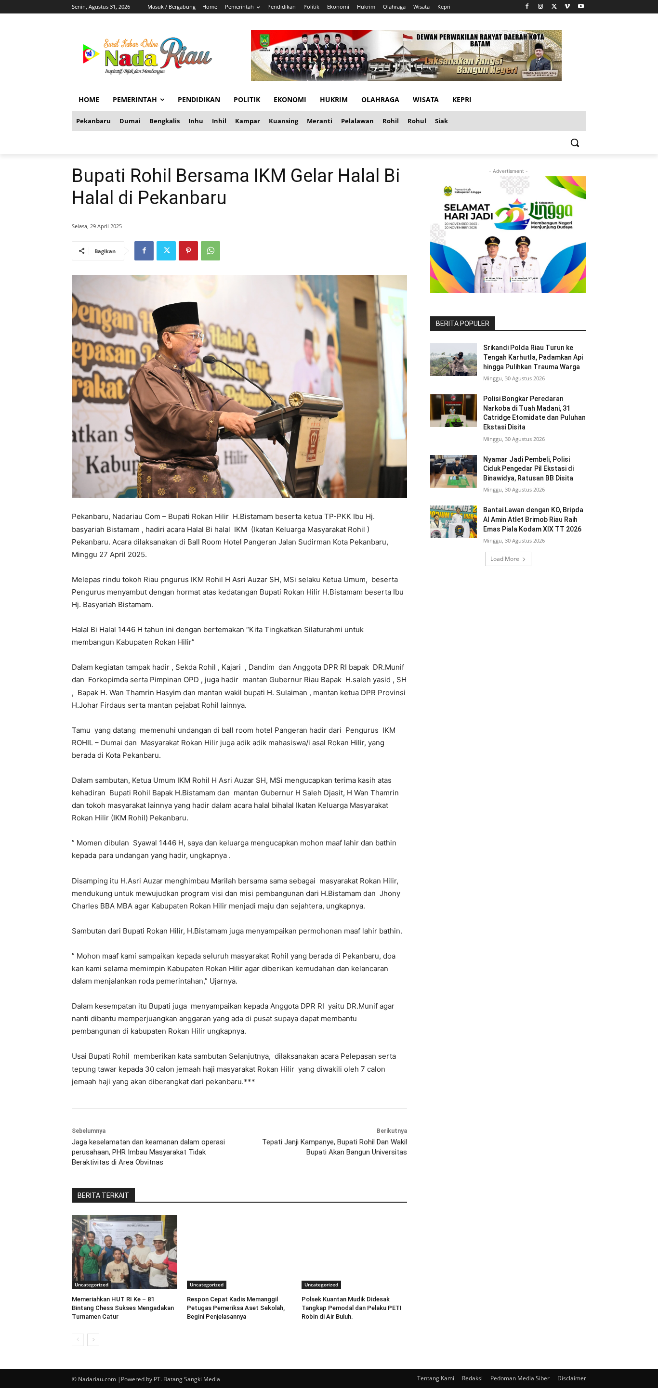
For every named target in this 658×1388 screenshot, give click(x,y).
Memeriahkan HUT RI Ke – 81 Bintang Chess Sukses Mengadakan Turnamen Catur (123, 1308)
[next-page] (93, 1340)
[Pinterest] (188, 250)
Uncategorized (91, 1284)
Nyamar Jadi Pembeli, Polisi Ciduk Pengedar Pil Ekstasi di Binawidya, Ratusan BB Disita (528, 468)
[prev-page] (78, 1340)
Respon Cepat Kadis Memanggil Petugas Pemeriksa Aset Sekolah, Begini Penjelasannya (236, 1308)
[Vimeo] (567, 7)
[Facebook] (527, 7)
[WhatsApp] (210, 250)
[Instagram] (540, 7)
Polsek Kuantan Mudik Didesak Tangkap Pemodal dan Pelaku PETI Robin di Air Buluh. (352, 1308)
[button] (574, 142)
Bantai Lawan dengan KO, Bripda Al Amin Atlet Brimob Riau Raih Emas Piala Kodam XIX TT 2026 (533, 519)
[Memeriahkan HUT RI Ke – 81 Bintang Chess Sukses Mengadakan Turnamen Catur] (124, 1252)
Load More (504, 559)
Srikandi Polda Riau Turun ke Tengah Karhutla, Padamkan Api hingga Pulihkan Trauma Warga (533, 357)
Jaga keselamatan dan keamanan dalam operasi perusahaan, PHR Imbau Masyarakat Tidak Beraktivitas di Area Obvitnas (148, 1152)
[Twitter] (554, 7)
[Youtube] (580, 7)
